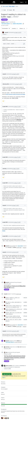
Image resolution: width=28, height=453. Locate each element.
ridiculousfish (6, 84)
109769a (25, 309)
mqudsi (3, 22)
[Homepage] (14, 2)
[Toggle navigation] (2, 2)
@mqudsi (19, 119)
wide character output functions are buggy (15, 94)
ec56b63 (25, 302)
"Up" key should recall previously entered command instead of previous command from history (14, 357)
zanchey (4, 168)
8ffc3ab (25, 316)
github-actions (9, 365)
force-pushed (12, 245)
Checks (23, 28)
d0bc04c (25, 305)
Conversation (6, 28)
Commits (15, 28)
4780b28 (25, 312)
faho (7, 352)
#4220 (3, 230)
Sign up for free (6, 374)
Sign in (3, 377)
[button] (5, 34)
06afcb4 (25, 297)
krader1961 (5, 106)
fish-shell (5, 6)
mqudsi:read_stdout (17, 23)
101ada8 (25, 319)
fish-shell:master (6, 23)
